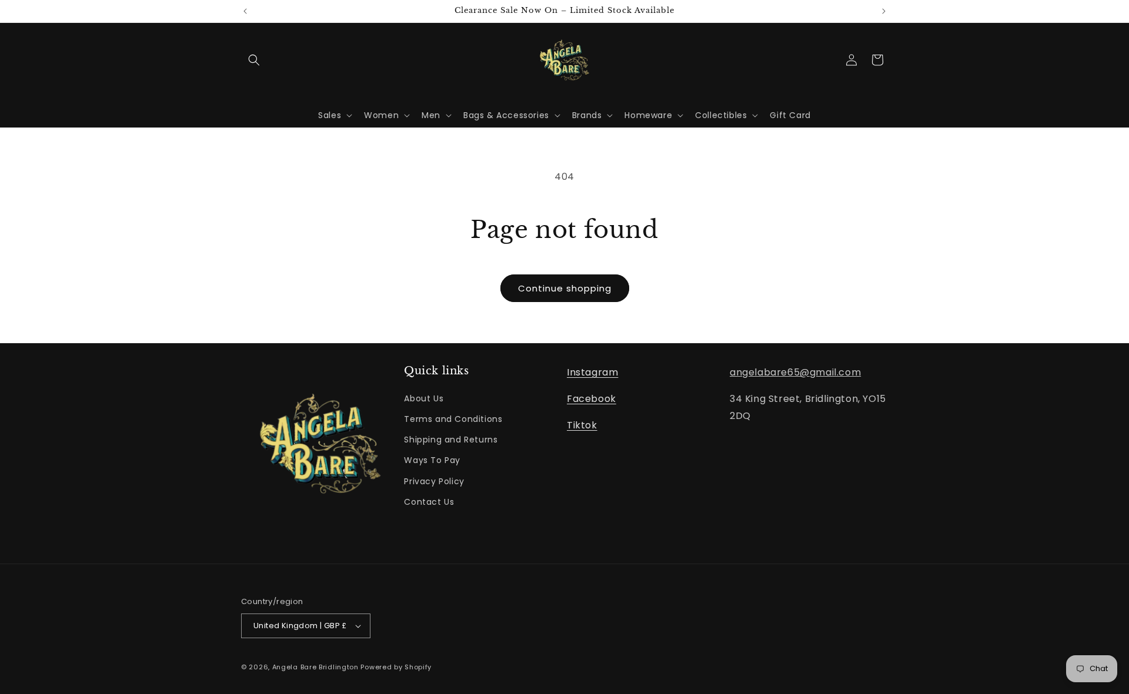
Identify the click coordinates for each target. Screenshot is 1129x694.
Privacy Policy (434, 481)
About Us (423, 398)
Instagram (592, 372)
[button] (254, 60)
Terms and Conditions (453, 419)
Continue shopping (565, 288)
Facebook (591, 398)
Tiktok (582, 425)
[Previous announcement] (245, 11)
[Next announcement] (884, 11)
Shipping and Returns (450, 439)
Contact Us (429, 502)
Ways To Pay (432, 460)
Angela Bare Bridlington (316, 667)
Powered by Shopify (396, 667)
